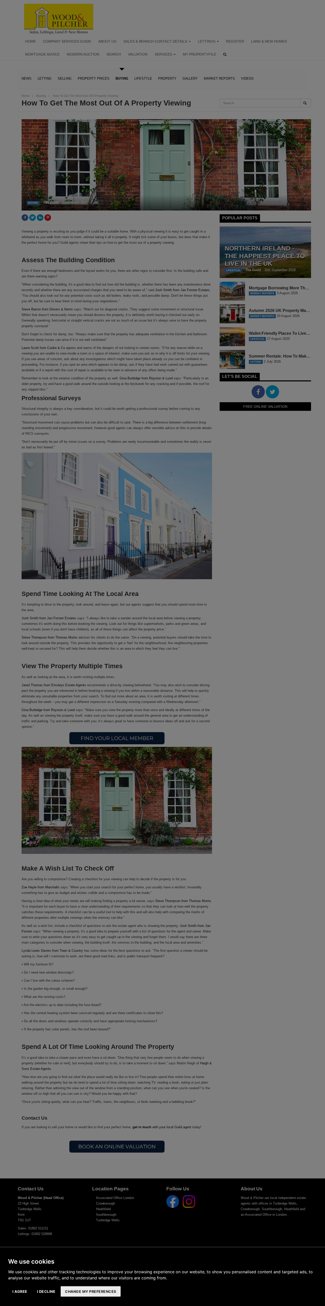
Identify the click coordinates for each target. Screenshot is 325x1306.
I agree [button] (19, 1291)
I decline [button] (46, 1291)
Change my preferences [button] (90, 1291)
